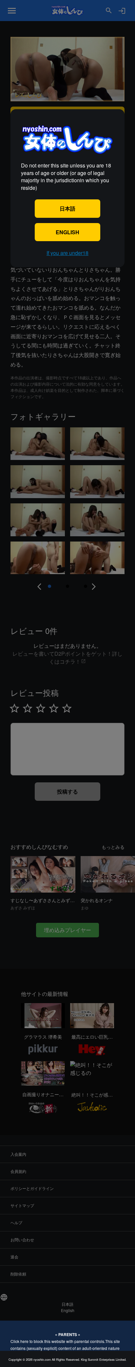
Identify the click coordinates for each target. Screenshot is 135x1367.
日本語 (67, 208)
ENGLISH (67, 232)
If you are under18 (67, 253)
